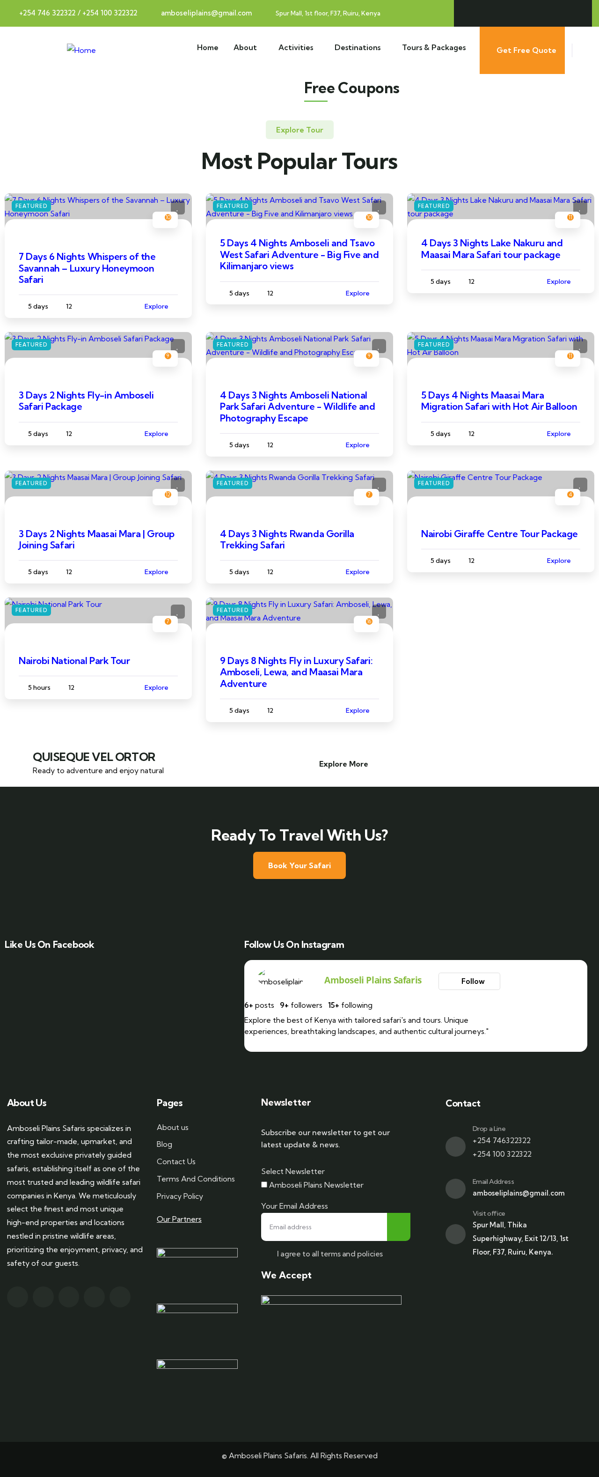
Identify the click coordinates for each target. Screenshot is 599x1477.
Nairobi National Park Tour (74, 660)
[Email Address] (456, 1189)
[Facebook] (476, 13)
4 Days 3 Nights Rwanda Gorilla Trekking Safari (287, 539)
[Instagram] (523, 13)
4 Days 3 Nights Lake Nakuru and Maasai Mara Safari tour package (492, 248)
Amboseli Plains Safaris (373, 980)
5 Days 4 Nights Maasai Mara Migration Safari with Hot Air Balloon (499, 400)
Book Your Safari (299, 865)
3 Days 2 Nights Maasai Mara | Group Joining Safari (97, 539)
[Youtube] (546, 13)
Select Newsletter (293, 1171)
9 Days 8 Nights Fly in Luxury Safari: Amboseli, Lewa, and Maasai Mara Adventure (296, 672)
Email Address (493, 1181)
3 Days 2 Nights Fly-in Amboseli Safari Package (86, 400)
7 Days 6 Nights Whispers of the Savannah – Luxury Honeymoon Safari (87, 268)
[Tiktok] (570, 13)
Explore (156, 306)
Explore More (343, 763)
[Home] (81, 50)
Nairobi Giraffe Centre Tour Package (499, 533)
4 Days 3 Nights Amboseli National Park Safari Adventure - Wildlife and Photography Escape (297, 406)
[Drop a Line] (456, 1147)
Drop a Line (489, 1128)
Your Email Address (294, 1206)
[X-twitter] (499, 13)
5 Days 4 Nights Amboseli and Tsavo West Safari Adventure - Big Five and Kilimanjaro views (299, 254)
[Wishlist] (178, 207)
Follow (472, 981)
